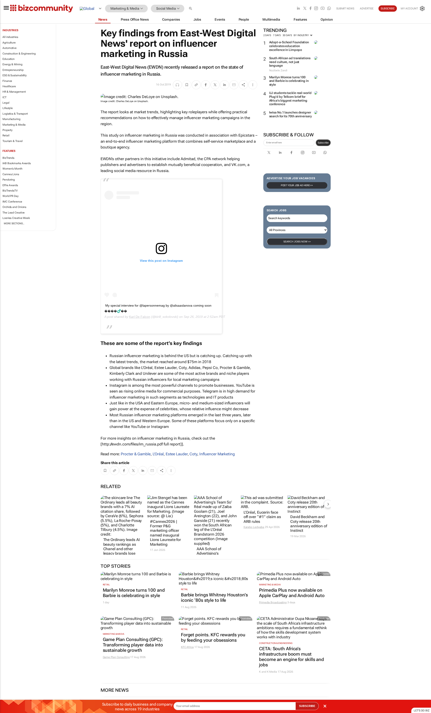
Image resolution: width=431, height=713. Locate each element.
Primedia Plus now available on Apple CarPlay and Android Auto (292, 592)
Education (8, 59)
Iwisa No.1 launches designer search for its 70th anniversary (290, 114)
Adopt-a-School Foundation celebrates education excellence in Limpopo (289, 46)
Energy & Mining (12, 64)
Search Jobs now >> (297, 241)
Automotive (9, 48)
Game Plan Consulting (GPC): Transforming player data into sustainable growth (133, 645)
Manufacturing (11, 119)
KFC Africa (187, 647)
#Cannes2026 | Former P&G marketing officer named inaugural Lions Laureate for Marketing (165, 533)
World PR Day (10, 196)
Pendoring (8, 179)
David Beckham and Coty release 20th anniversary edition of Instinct (308, 524)
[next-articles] (328, 504)
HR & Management (14, 91)
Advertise (367, 8)
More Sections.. (14, 223)
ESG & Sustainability (14, 75)
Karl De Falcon (139, 316)
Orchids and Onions (14, 207)
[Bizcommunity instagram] (316, 9)
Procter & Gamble (135, 454)
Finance (7, 81)
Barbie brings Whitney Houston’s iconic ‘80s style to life (214, 597)
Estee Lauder (177, 454)
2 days (267, 35)
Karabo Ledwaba (254, 527)
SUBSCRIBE (307, 706)
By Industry (302, 35)
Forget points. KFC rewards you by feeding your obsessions (213, 637)
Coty (193, 454)
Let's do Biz (421, 710)
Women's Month (12, 168)
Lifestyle (7, 108)
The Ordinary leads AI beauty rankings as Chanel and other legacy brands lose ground (121, 548)
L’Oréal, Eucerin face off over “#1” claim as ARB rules (262, 517)
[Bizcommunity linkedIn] (298, 9)
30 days (287, 35)
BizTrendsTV (10, 190)
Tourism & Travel (12, 141)
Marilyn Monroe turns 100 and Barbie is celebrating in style (289, 81)
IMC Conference (12, 201)
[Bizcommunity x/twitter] (305, 9)
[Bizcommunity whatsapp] (329, 9)
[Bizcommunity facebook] (310, 9)
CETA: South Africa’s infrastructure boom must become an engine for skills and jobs (291, 656)
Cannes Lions (10, 174)
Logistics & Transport (15, 113)
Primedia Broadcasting (273, 602)
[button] (191, 8)
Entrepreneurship (12, 70)
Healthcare (9, 86)
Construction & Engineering (18, 53)
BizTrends (8, 157)
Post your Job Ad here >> (297, 185)
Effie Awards (10, 185)
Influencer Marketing (217, 454)
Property (7, 130)
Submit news (345, 8)
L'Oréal (158, 454)
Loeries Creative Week (16, 218)
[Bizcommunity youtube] (322, 9)
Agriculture (9, 42)
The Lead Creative (13, 212)
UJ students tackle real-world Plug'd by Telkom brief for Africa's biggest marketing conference (290, 98)
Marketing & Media (14, 124)
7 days (277, 35)
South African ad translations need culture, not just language (289, 62)
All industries (10, 37)
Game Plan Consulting (116, 657)
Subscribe (323, 142)
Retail (5, 135)
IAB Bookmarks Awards (16, 163)
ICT (4, 97)
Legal (5, 102)
